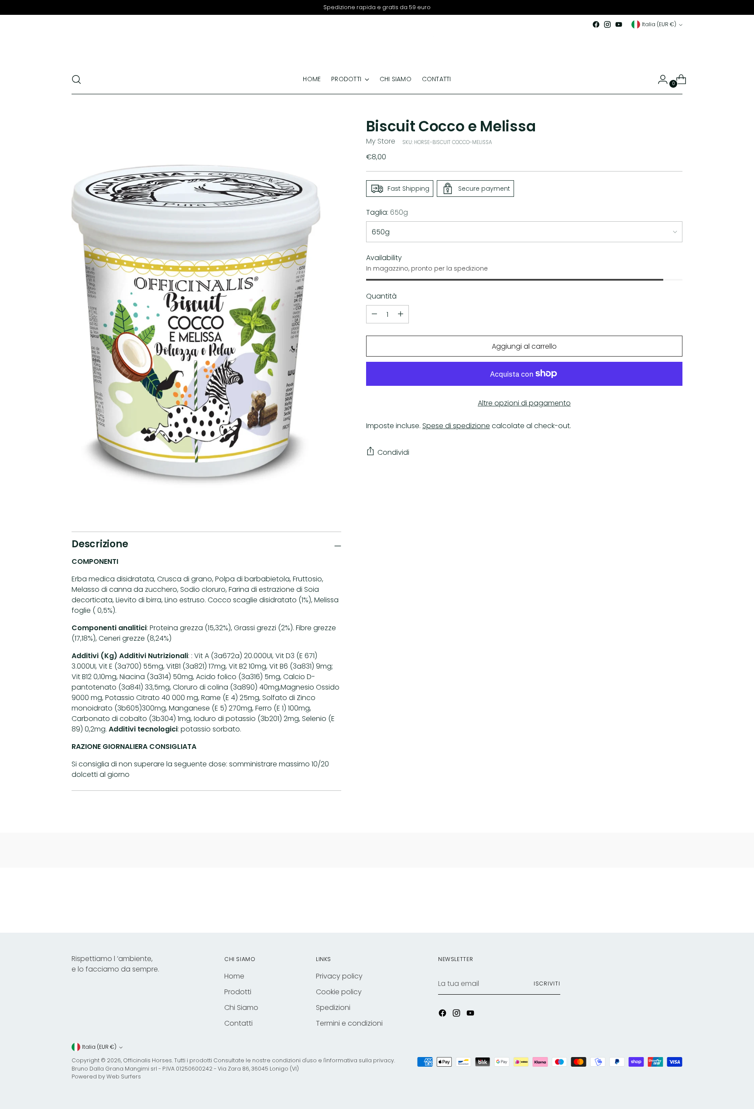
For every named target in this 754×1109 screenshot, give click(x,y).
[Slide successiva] (675, 902)
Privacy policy (339, 976)
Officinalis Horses (147, 1060)
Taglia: (387, 212)
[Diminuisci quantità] (400, 314)
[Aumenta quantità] (374, 314)
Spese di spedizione (456, 426)
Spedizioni (333, 1008)
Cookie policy (339, 992)
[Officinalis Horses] (377, 47)
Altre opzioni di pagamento (524, 403)
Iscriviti (547, 983)
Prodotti (237, 992)
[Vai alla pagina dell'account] (659, 79)
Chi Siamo (241, 1008)
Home (234, 976)
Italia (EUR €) (659, 24)
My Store (380, 141)
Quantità (381, 296)
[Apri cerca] (76, 79)
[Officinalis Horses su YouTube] (619, 24)
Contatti (238, 1023)
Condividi (393, 452)
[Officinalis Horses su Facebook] (596, 24)
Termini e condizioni (349, 1023)
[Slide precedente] (655, 903)
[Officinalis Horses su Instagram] (607, 24)
